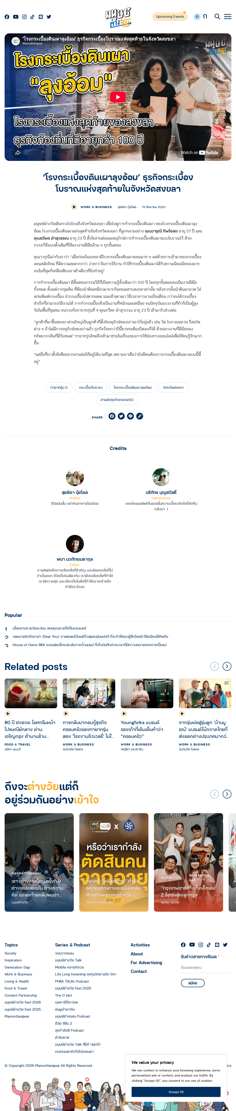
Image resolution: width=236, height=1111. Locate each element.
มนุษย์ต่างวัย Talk (68, 960)
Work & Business (96, 207)
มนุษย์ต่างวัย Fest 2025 (23, 1009)
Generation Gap (199, 877)
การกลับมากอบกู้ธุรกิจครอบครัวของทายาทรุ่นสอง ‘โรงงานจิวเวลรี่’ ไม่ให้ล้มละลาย (88, 729)
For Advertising (146, 962)
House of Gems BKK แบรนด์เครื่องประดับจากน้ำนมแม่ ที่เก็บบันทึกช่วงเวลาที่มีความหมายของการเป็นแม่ (89, 644)
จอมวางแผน (64, 953)
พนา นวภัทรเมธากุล (75, 559)
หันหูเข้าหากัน (65, 1009)
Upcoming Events (170, 16)
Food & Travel (18, 744)
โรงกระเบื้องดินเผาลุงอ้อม (133, 387)
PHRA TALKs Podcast (72, 981)
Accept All (176, 1091)
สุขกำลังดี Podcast (69, 1030)
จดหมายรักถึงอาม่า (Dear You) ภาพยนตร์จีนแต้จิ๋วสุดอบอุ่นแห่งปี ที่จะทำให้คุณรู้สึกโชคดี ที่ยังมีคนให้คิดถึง (90, 636)
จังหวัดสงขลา (173, 387)
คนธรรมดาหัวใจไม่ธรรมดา (74, 1051)
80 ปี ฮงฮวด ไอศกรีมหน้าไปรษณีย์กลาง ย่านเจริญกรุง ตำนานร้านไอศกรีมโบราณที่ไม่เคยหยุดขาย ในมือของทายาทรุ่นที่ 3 (31, 729)
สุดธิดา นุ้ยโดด (75, 492)
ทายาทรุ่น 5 (59, 387)
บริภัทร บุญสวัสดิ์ (161, 492)
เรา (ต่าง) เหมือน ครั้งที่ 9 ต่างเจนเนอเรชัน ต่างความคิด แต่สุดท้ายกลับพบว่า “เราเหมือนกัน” (37, 888)
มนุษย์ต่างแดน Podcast (72, 1016)
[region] (176, 1078)
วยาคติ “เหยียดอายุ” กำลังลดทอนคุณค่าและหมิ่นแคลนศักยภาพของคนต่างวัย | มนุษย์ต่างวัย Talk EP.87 (113, 888)
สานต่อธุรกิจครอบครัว (117, 399)
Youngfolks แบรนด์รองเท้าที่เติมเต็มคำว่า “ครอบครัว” (142, 729)
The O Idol (63, 995)
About (137, 953)
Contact (139, 971)
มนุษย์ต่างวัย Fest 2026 (23, 1002)
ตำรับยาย (62, 1037)
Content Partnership (21, 995)
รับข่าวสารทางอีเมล (200, 956)
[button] (227, 666)
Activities (140, 944)
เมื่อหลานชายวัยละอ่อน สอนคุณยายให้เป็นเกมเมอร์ (49, 628)
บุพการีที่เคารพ (66, 1002)
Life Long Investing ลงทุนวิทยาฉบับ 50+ (86, 974)
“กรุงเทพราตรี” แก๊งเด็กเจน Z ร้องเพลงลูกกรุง (188, 891)
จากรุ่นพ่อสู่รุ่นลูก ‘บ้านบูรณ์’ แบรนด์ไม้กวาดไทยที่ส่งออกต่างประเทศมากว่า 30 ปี (204, 729)
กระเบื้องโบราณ (90, 387)
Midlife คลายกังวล (69, 967)
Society (10, 953)
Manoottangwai (26, 873)
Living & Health (17, 981)
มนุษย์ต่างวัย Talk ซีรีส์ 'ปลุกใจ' (78, 1044)
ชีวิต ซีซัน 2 (63, 1023)
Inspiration (171, 877)
